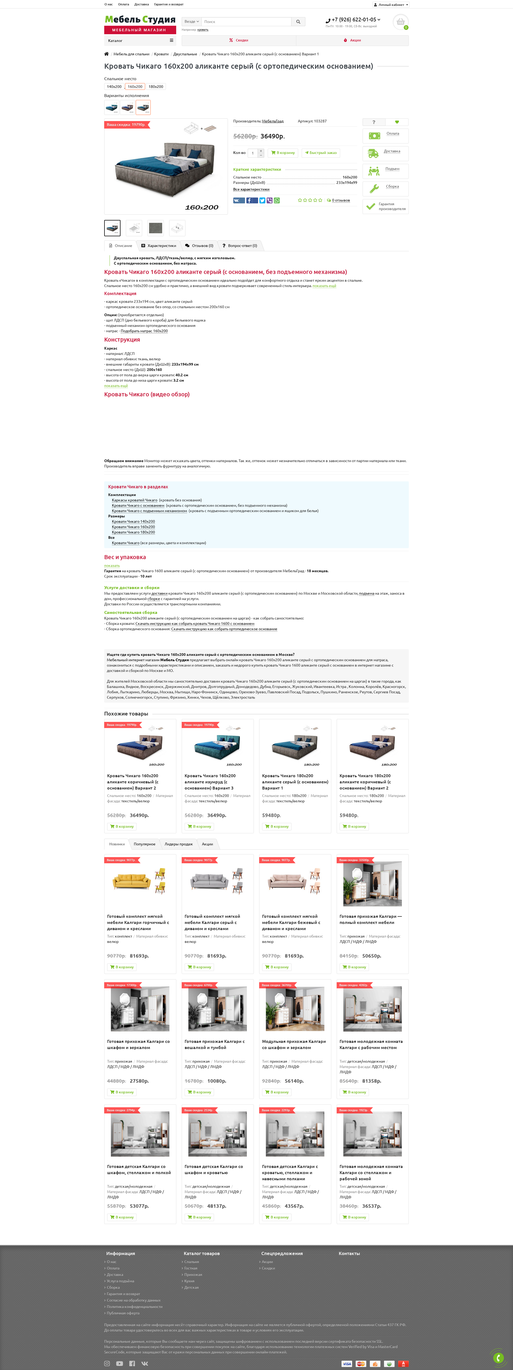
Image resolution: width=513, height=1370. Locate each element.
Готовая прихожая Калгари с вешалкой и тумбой (215, 1044)
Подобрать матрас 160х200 (144, 331)
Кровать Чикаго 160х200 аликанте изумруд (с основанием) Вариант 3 (210, 781)
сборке (153, 599)
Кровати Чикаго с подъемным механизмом (149, 511)
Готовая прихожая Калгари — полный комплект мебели (371, 919)
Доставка (141, 4)
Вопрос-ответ (242, 245)
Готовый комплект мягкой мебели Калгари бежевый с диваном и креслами (291, 922)
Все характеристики (251, 189)
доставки (159, 593)
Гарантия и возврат (169, 4)
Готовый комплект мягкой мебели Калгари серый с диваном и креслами (212, 922)
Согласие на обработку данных (134, 1300)
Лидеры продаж (179, 844)
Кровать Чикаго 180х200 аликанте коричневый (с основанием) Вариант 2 (365, 781)
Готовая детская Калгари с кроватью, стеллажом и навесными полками (290, 1172)
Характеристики (162, 245)
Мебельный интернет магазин (148, 660)
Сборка (113, 1287)
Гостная (190, 1268)
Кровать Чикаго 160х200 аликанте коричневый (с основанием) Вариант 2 (132, 781)
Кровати (161, 54)
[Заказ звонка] (498, 1358)
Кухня (189, 1281)
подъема (366, 593)
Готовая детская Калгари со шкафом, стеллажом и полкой (139, 1169)
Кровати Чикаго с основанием (138, 505)
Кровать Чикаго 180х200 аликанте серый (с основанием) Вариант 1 (295, 781)
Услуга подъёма (120, 1281)
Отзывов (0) (202, 245)
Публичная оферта (123, 1313)
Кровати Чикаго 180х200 (133, 532)
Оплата (123, 4)
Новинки (117, 844)
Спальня (191, 1262)
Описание (123, 245)
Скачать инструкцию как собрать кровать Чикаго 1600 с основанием (194, 623)
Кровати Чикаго (125, 543)
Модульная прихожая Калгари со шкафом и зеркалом (294, 1044)
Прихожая (193, 1274)
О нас (108, 4)
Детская (191, 1287)
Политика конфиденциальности (134, 1307)
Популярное (145, 844)
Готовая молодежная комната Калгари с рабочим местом (371, 1044)
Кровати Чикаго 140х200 (133, 521)
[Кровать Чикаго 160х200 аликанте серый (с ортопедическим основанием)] (112, 228)
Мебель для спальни (131, 54)
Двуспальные (185, 54)
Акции (355, 40)
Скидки (241, 40)
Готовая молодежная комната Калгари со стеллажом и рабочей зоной (371, 1172)
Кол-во (239, 152)
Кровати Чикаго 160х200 (133, 527)
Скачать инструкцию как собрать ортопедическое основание (224, 629)
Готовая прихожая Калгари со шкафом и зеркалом (138, 1044)
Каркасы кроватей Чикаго (134, 500)
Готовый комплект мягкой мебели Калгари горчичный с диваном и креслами (138, 922)
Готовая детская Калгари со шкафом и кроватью (214, 1169)
